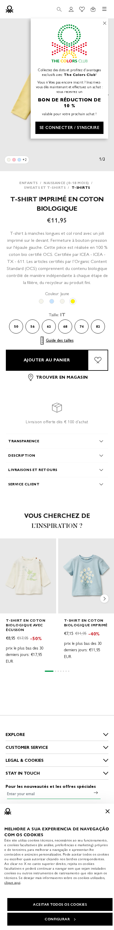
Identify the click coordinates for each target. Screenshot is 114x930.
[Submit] (96, 792)
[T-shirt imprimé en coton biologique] (9, 159)
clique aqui (12, 882)
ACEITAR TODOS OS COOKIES (60, 904)
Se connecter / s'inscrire (69, 127)
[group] (28, 601)
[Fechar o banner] (108, 811)
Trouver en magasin (62, 377)
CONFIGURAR (57, 919)
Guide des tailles (60, 340)
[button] (104, 600)
